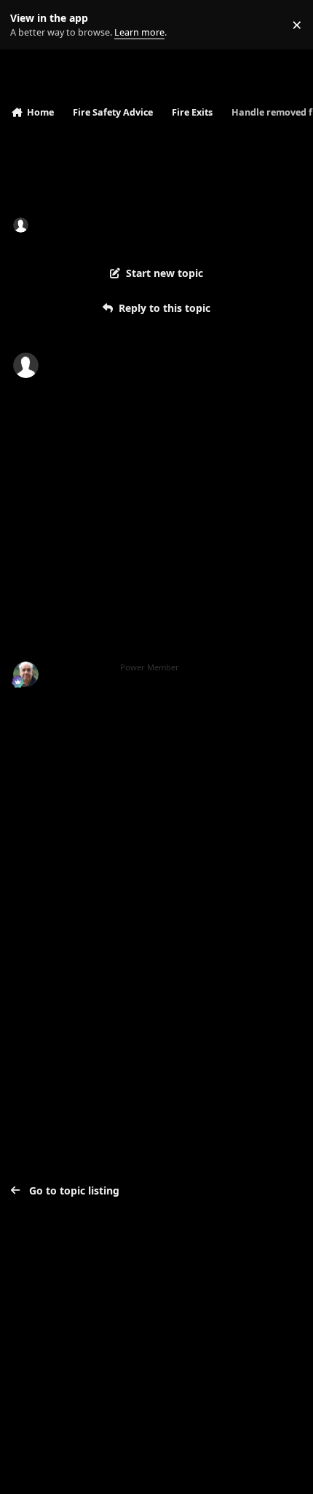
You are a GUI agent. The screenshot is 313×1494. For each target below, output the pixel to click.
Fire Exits (159, 224)
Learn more (28, 25)
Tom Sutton (78, 668)
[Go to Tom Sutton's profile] (26, 674)
